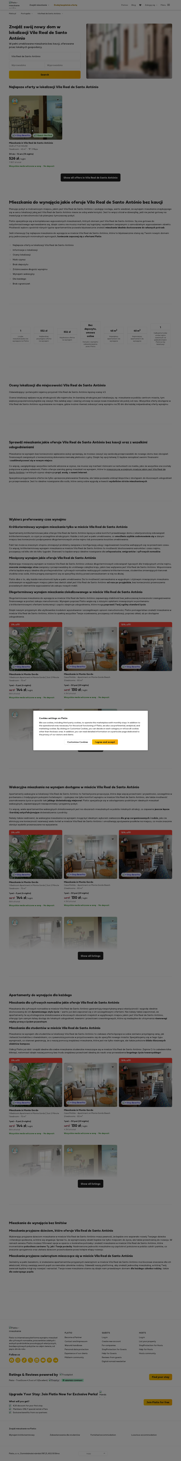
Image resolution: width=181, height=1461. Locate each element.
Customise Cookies (77, 741)
